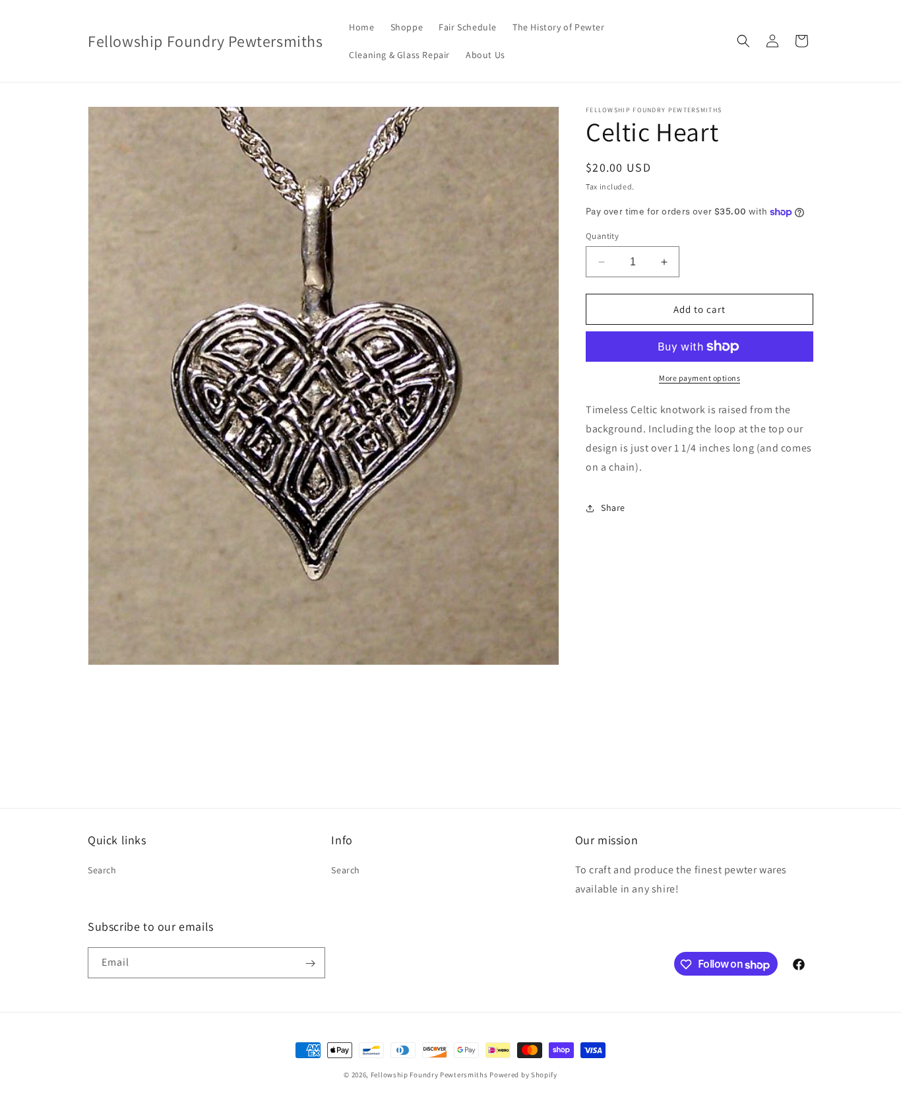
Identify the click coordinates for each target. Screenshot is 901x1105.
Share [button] (613, 508)
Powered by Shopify (523, 1074)
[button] (743, 40)
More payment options (699, 378)
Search (102, 871)
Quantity (602, 236)
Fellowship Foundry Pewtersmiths (429, 1074)
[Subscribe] (310, 963)
